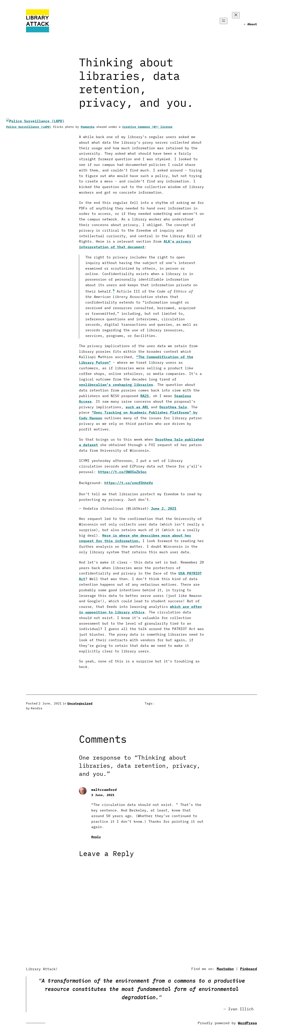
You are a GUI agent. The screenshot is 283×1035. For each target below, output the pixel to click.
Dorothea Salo (173, 407)
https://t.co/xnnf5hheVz (128, 483)
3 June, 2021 (102, 795)
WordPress (247, 1023)
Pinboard (248, 969)
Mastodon (225, 969)
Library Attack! (42, 969)
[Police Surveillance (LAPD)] (35, 121)
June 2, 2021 (163, 508)
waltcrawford (104, 789)
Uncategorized (79, 703)
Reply (96, 837)
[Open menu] (223, 21)
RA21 (144, 396)
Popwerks (88, 127)
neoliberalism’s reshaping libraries (116, 384)
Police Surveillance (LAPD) (28, 127)
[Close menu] (236, 15)
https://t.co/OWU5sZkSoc (122, 472)
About (252, 24)
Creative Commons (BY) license (147, 127)
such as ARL (137, 407)
